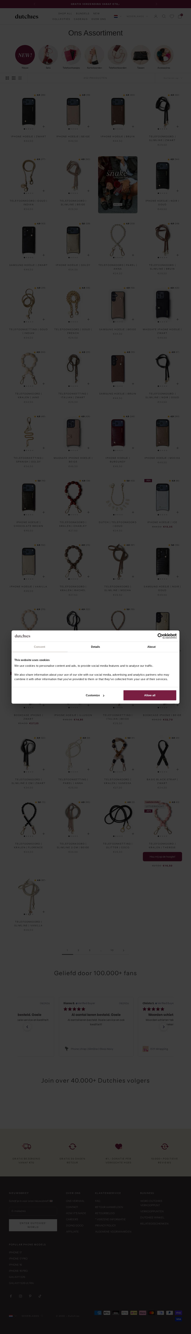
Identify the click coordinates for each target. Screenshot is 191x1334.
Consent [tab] (39, 646)
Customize (93, 695)
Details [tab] (95, 646)
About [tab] (151, 646)
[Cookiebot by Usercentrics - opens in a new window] (160, 636)
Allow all (149, 695)
